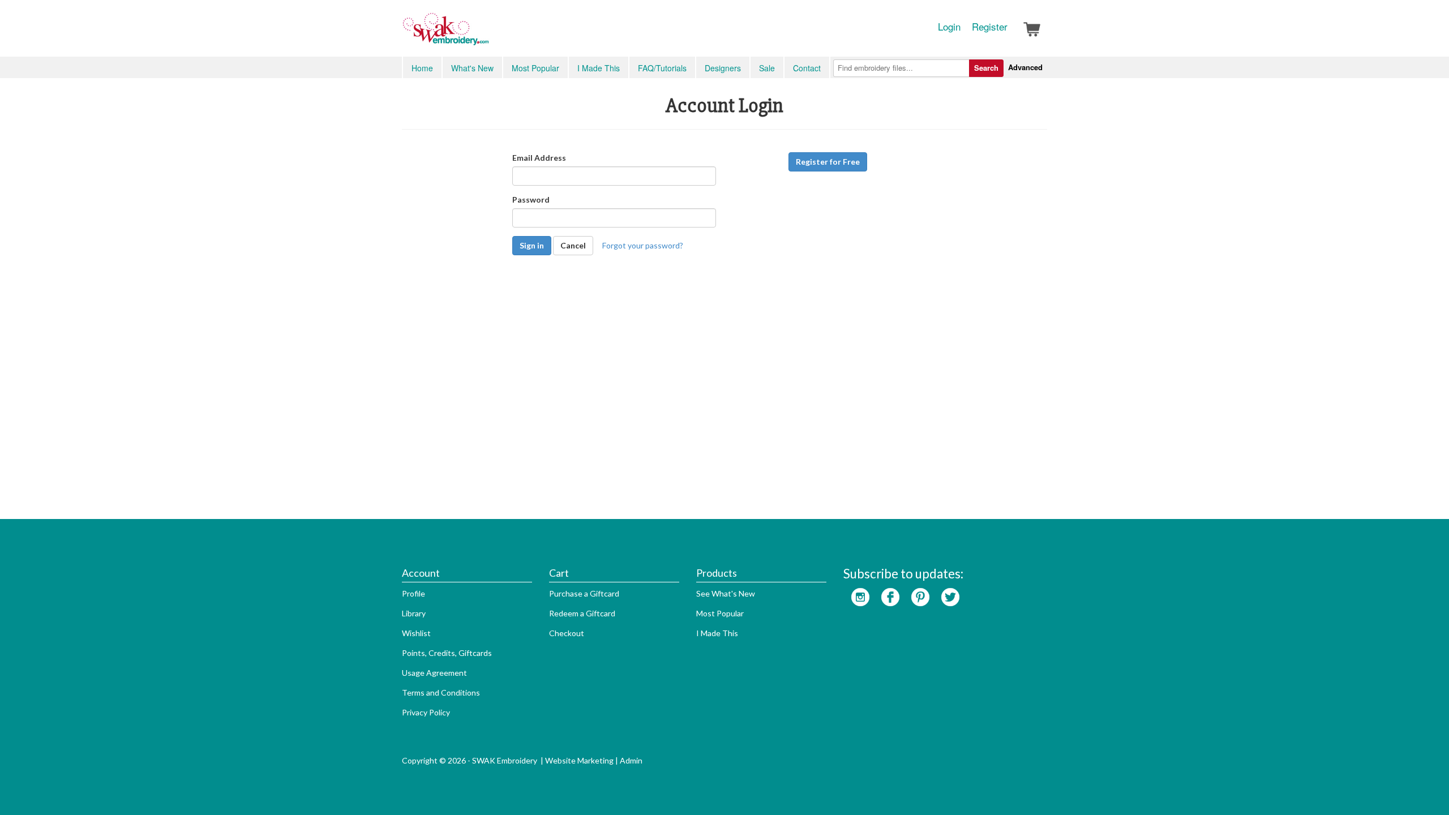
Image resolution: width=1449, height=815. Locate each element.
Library (414, 613)
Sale (767, 68)
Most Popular (535, 68)
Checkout (566, 633)
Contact (807, 68)
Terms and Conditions (441, 692)
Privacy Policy (426, 712)
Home (422, 68)
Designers (723, 68)
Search (986, 67)
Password (531, 199)
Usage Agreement (434, 672)
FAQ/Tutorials (662, 68)
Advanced (1025, 67)
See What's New (725, 593)
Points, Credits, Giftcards (447, 653)
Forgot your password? (642, 245)
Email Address (539, 157)
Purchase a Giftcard (584, 593)
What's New (472, 68)
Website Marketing (579, 760)
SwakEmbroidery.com (487, 34)
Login (949, 26)
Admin (631, 760)
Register (990, 26)
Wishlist (416, 633)
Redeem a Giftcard (582, 613)
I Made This (598, 68)
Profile (413, 593)
